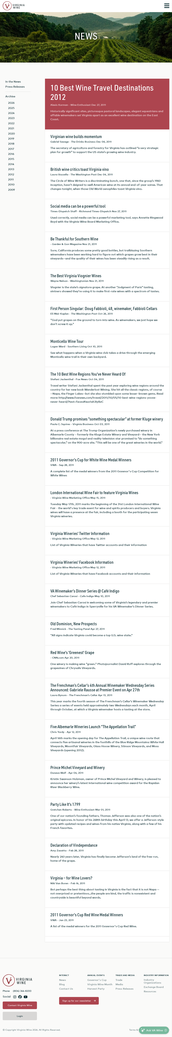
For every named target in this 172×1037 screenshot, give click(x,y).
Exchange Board (154, 987)
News (62, 979)
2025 (11, 108)
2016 (11, 154)
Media (119, 984)
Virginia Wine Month (99, 984)
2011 (11, 179)
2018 (11, 143)
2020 (11, 133)
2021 (11, 128)
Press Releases (15, 86)
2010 (11, 184)
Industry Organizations (152, 981)
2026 (11, 102)
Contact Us (66, 988)
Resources (150, 991)
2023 (11, 118)
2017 (11, 148)
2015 (11, 159)
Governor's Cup (96, 979)
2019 (11, 138)
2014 (11, 164)
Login (20, 1016)
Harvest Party (95, 988)
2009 (11, 189)
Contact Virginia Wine (20, 1005)
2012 (11, 174)
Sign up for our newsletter (76, 1000)
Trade (119, 979)
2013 (11, 169)
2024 (11, 113)
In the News (13, 81)
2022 (11, 123)
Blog (62, 984)
